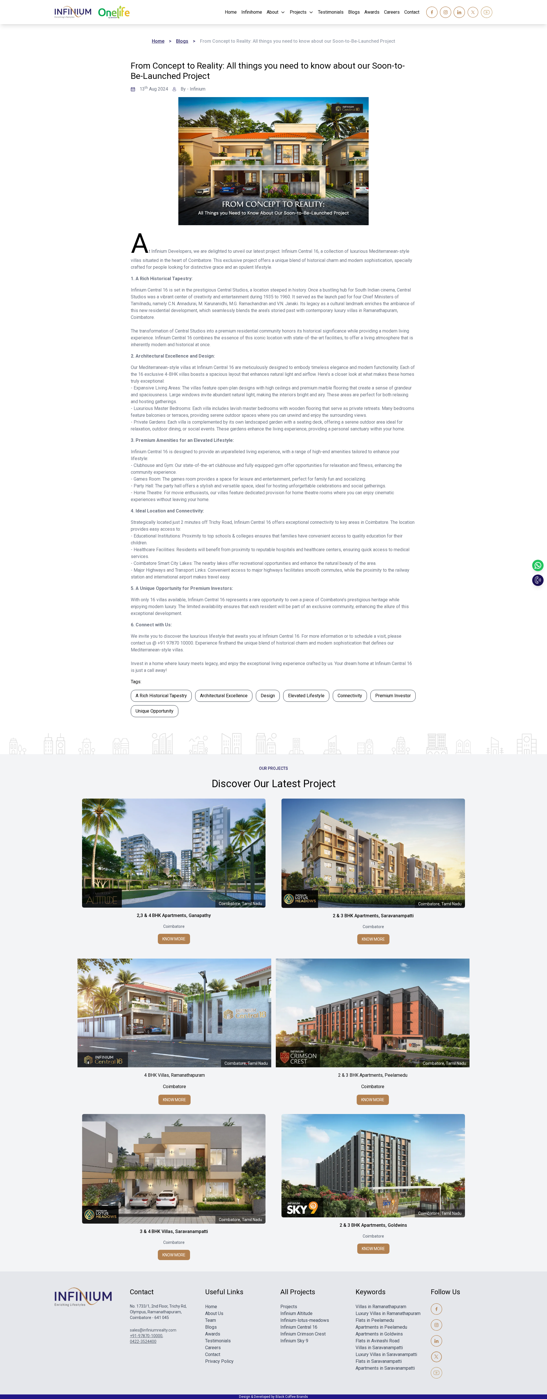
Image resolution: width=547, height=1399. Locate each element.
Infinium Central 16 (298, 1327)
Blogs (354, 12)
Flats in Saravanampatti (379, 1361)
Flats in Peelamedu (375, 1320)
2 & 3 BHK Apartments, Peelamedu (372, 1075)
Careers (392, 12)
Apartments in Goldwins (379, 1334)
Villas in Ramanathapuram (381, 1306)
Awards (371, 12)
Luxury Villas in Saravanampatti (386, 1354)
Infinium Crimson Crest (303, 1334)
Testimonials (331, 12)
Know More (173, 939)
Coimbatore (174, 926)
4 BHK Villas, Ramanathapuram (174, 1075)
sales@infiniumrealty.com (153, 1330)
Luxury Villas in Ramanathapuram (388, 1313)
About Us (214, 1313)
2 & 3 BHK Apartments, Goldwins (373, 1225)
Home (231, 12)
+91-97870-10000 (146, 1336)
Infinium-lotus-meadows (304, 1320)
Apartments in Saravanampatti (385, 1368)
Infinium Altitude (296, 1313)
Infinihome (251, 12)
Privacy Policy (219, 1361)
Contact (411, 12)
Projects (298, 12)
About (272, 12)
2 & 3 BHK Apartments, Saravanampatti (373, 915)
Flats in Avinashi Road (377, 1340)
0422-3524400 (143, 1341)
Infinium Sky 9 (294, 1340)
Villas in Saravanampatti (379, 1347)
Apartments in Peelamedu (381, 1327)
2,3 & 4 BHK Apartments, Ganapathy (174, 915)
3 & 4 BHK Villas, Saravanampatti (174, 1231)
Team (210, 1320)
